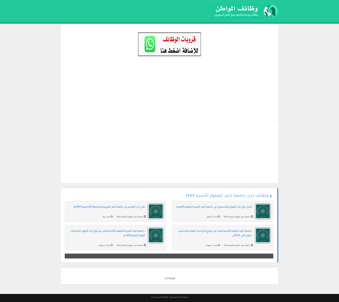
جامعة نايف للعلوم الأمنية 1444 (237, 217)
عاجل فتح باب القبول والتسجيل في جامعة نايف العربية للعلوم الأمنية (214, 207)
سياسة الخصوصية (179, 297)
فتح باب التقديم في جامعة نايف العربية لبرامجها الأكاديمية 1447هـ (109, 207)
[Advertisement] (169, 91)
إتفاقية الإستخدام (159, 297)
